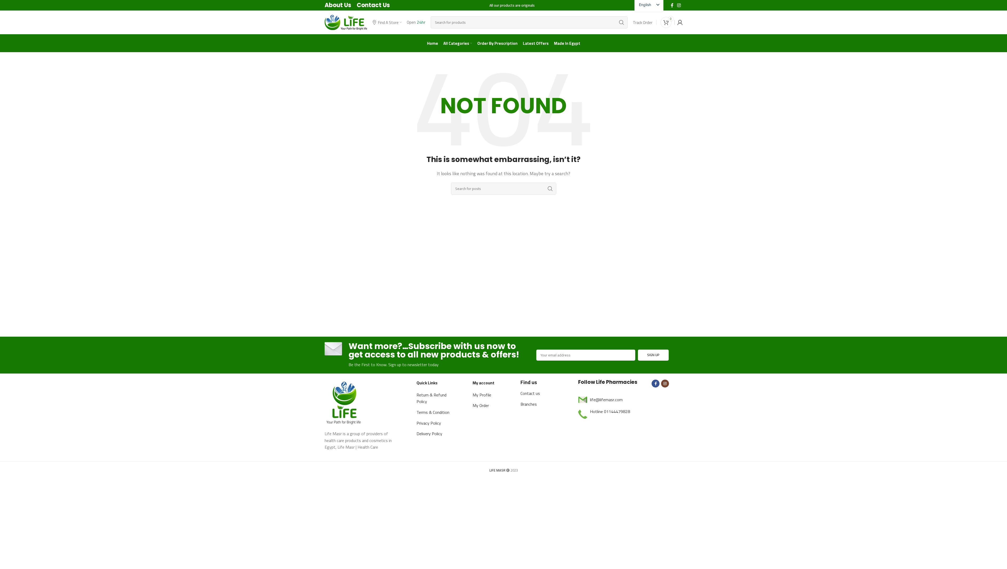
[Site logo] (346, 22)
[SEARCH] (622, 22)
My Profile (482, 395)
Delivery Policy (429, 434)
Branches (528, 404)
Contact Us (373, 5)
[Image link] (344, 402)
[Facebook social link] (672, 5)
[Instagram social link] (678, 5)
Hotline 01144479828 (610, 411)
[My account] (680, 22)
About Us (338, 5)
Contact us (530, 393)
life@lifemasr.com (606, 400)
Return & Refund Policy (431, 398)
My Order (481, 405)
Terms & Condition (432, 412)
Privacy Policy (428, 423)
